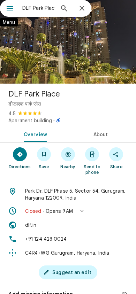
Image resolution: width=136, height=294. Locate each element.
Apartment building (30, 120)
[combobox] (38, 8)
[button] (68, 211)
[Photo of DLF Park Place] (68, 42)
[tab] (34, 133)
